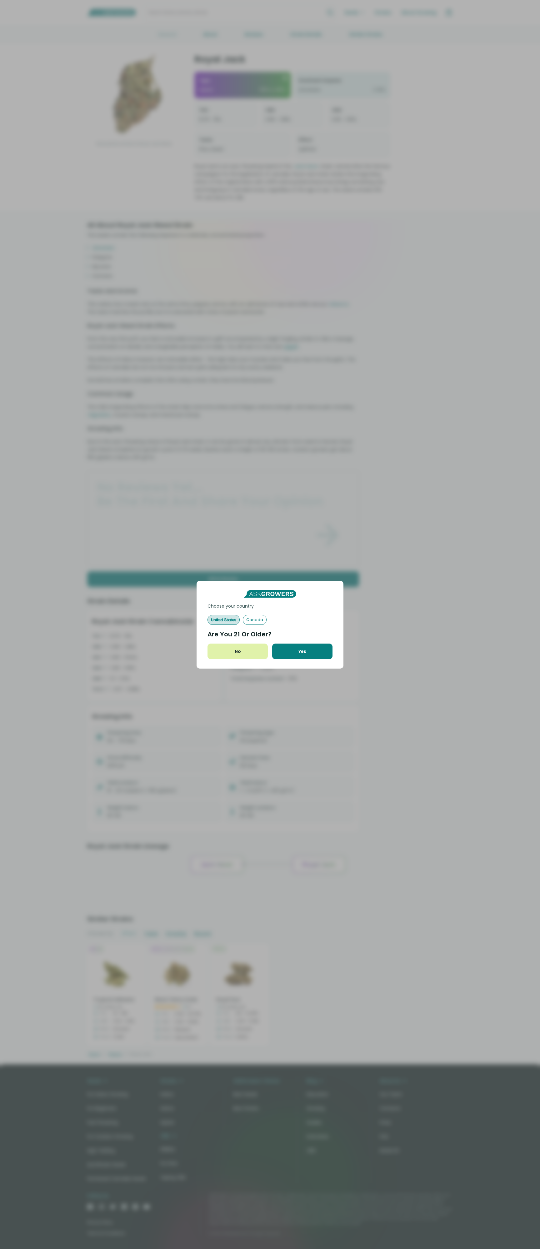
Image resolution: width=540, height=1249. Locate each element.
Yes (302, 651)
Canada (254, 619)
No (238, 651)
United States (223, 619)
